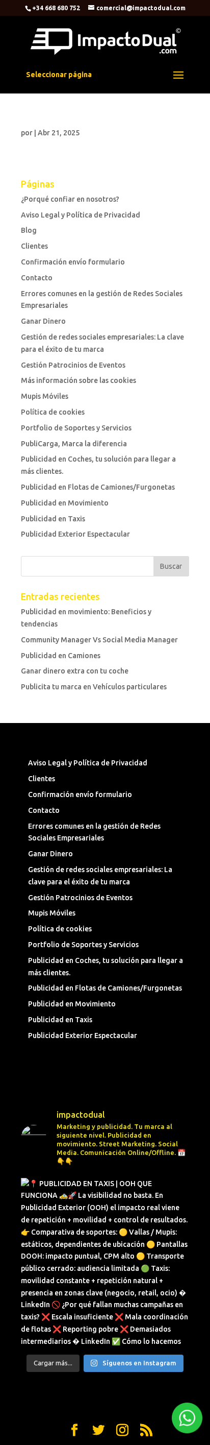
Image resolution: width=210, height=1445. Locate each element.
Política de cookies (53, 412)
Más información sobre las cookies (78, 380)
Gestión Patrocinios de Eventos (73, 365)
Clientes (34, 246)
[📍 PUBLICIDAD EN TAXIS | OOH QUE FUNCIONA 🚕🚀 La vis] (105, 1262)
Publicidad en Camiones (60, 656)
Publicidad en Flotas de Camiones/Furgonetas (98, 487)
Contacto (36, 278)
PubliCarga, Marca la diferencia (74, 444)
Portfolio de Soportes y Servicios (76, 428)
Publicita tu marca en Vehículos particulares (94, 687)
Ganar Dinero (43, 321)
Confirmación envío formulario (73, 262)
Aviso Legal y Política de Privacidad (80, 215)
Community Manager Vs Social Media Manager (99, 640)
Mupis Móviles (44, 396)
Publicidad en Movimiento (65, 503)
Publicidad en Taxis (53, 519)
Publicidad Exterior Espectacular (75, 534)
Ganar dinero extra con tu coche (74, 671)
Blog (29, 230)
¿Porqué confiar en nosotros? (70, 199)
